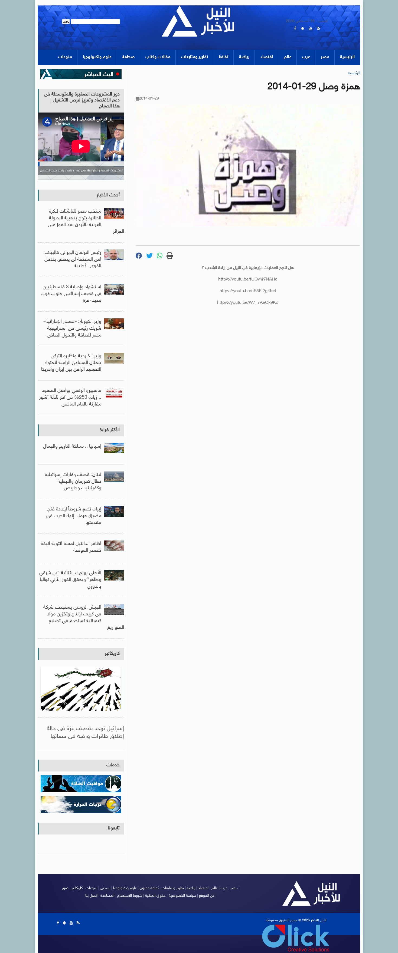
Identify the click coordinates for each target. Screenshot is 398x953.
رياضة (244, 57)
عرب (306, 57)
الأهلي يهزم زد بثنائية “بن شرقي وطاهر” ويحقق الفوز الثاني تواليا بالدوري (70, 580)
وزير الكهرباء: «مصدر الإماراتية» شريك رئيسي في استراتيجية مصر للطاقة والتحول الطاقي (72, 328)
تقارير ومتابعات (194, 57)
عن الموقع (206, 895)
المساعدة (107, 895)
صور (65, 888)
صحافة (128, 57)
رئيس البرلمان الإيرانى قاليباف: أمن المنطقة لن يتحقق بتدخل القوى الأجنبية (72, 259)
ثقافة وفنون (149, 888)
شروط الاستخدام (129, 895)
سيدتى (105, 888)
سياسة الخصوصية (182, 895)
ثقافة (223, 57)
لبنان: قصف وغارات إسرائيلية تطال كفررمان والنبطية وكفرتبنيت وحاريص (73, 482)
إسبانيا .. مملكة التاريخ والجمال (72, 447)
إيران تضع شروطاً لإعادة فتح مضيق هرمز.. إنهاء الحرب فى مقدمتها (73, 516)
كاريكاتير (112, 654)
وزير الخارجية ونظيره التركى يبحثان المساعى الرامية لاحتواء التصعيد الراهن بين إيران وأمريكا (71, 363)
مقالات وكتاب (157, 57)
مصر (325, 57)
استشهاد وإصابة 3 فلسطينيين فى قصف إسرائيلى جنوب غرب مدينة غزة (71, 294)
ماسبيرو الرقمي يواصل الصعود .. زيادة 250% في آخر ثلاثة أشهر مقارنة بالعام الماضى (70, 397)
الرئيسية (347, 57)
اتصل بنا (91, 895)
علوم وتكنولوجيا (97, 57)
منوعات (65, 57)
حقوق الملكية (155, 895)
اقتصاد (266, 57)
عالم (287, 57)
